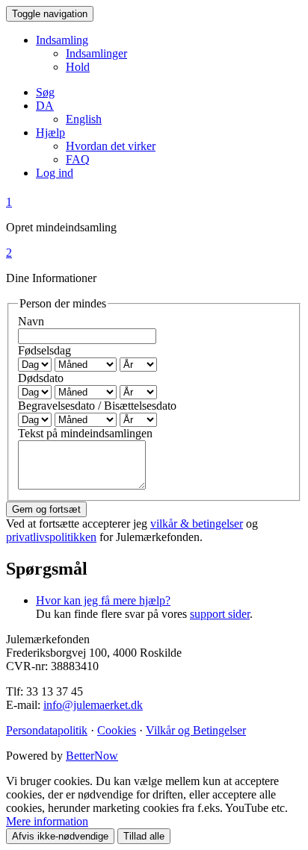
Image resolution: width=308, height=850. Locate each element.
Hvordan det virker (110, 146)
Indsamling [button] (62, 40)
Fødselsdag (44, 350)
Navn (31, 321)
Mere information (47, 821)
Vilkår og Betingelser (196, 730)
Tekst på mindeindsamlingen (85, 433)
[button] (45, 105)
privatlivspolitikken (51, 537)
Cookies (116, 730)
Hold (78, 66)
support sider (220, 613)
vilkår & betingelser (196, 523)
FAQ (78, 159)
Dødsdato (41, 378)
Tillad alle (143, 836)
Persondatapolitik (46, 730)
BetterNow (92, 755)
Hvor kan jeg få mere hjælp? (103, 600)
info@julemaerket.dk (93, 705)
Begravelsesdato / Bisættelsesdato (97, 405)
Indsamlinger (96, 53)
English (84, 119)
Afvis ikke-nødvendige (60, 836)
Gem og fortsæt (46, 509)
